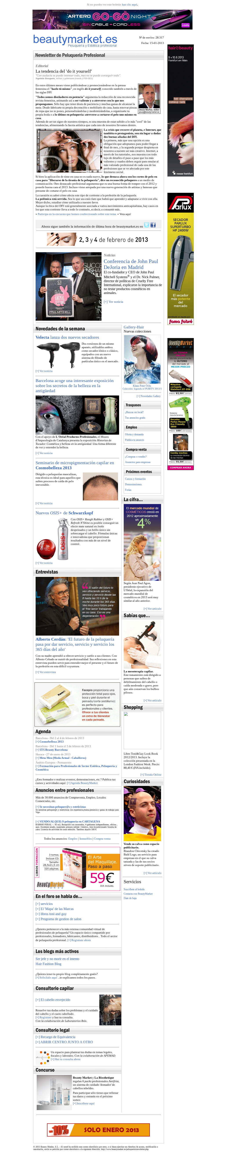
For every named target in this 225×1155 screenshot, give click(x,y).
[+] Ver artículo (152, 608)
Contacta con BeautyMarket (138, 893)
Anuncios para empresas (138, 462)
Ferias (128, 489)
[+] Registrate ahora (79, 940)
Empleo (73, 838)
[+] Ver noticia (113, 301)
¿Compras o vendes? (136, 456)
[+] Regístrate (44, 1017)
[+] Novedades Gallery (149, 396)
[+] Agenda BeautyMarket (82, 783)
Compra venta (102, 838)
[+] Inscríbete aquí (83, 1103)
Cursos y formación (135, 478)
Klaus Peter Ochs (142, 385)
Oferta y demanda (134, 434)
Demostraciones (133, 484)
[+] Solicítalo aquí (46, 977)
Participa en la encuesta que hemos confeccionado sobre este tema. (77, 214)
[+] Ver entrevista (46, 672)
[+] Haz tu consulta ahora (65, 1059)
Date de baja (130, 898)
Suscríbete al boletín (134, 889)
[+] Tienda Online (150, 774)
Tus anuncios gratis (135, 417)
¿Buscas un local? (134, 412)
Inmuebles (86, 838)
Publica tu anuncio (134, 439)
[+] (53, 1000)
